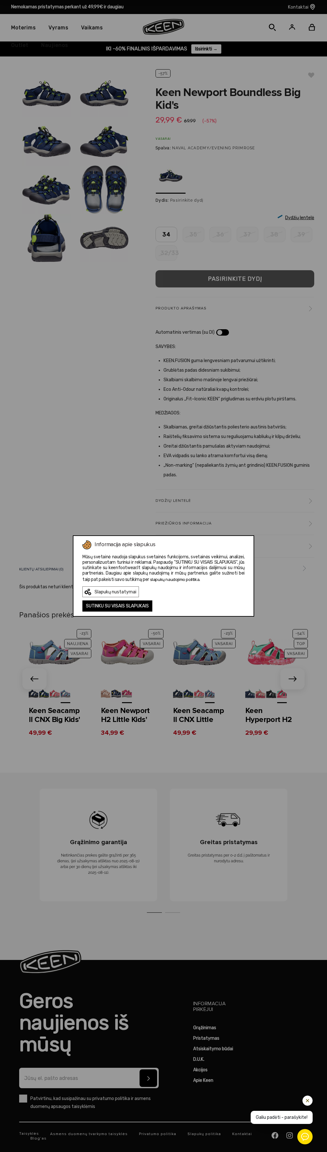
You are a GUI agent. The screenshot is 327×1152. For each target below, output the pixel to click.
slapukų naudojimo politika (175, 579)
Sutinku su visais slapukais (117, 606)
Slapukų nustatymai (115, 592)
